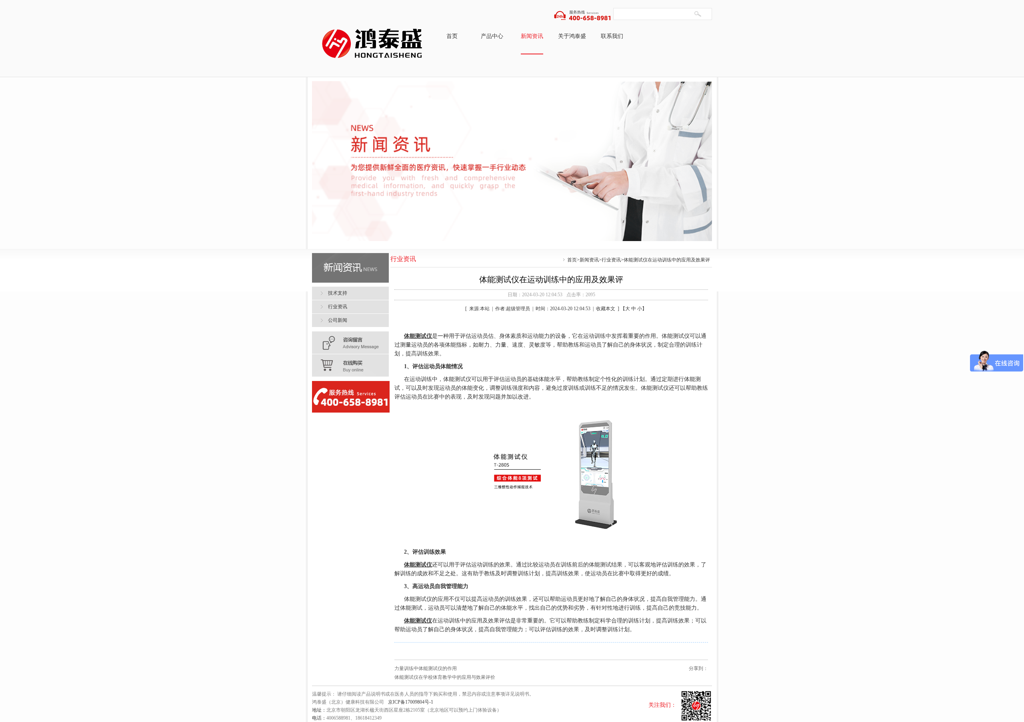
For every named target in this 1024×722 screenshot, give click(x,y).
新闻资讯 (532, 36)
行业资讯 (611, 260)
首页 (452, 36)
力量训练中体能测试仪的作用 (425, 668)
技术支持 (337, 293)
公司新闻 (337, 320)
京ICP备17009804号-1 (410, 702)
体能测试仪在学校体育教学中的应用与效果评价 (444, 677)
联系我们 (612, 36)
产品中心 (492, 36)
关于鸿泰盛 (572, 36)
